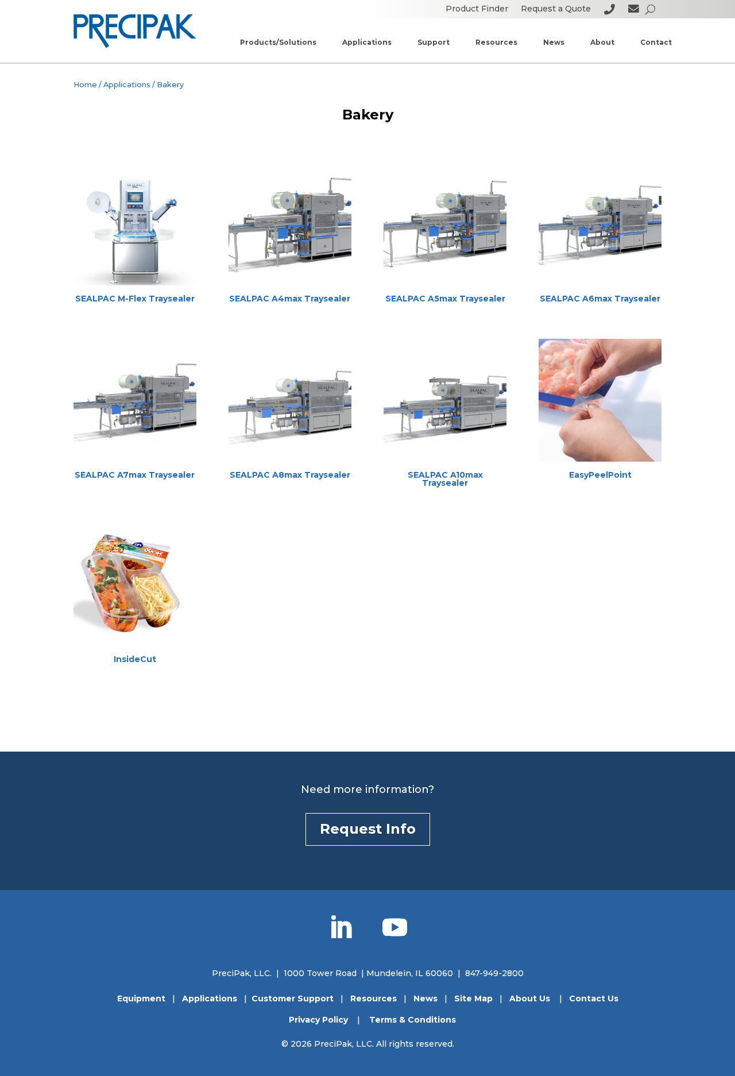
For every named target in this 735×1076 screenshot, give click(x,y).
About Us (529, 998)
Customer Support (293, 998)
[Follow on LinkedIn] (340, 928)
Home (85, 84)
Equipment (141, 998)
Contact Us (593, 998)
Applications (126, 84)
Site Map (473, 998)
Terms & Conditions (412, 1020)
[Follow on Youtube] (394, 928)
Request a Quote (556, 9)
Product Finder (477, 9)
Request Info (368, 828)
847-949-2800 (494, 973)
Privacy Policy (318, 1020)
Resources (373, 998)
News (425, 998)
